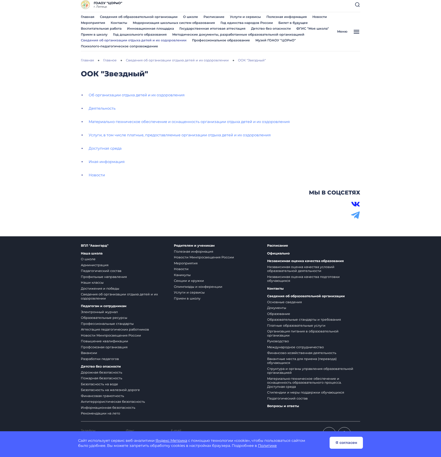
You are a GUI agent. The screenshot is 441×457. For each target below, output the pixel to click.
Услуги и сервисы (245, 17)
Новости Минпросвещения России (111, 335)
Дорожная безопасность (101, 372)
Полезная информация (286, 17)
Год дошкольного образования (140, 34)
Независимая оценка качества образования (305, 261)
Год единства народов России (246, 23)
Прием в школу (94, 34)
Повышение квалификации (104, 341)
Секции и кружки (189, 281)
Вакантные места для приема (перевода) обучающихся (302, 361)
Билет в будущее (293, 23)
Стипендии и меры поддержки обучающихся (305, 392)
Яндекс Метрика (171, 440)
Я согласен (346, 442)
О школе (190, 17)
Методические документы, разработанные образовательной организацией (238, 34)
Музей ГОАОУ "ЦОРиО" (275, 40)
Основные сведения (284, 302)
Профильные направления (104, 277)
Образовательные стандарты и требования (304, 319)
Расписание (214, 17)
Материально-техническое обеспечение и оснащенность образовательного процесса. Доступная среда (304, 383)
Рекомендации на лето (100, 413)
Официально (278, 253)
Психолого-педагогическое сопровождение (119, 46)
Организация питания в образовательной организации (303, 333)
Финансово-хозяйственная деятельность (301, 353)
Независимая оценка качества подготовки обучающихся (303, 279)
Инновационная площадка (150, 28)
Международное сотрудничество (295, 347)
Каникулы (182, 275)
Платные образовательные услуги (296, 325)
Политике (267, 445)
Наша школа (91, 253)
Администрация (94, 265)
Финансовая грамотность (102, 396)
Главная (87, 17)
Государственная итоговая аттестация (212, 28)
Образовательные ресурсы (104, 318)
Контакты (119, 23)
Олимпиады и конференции (198, 287)
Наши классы (92, 282)
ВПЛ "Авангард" (94, 246)
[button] (357, 4)
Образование (278, 314)
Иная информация (107, 162)
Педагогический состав (101, 271)
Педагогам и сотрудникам (103, 306)
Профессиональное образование (221, 40)
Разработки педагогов (100, 359)
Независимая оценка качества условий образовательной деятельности (300, 269)
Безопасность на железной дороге (110, 390)
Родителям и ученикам (194, 246)
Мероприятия (93, 23)
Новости (319, 17)
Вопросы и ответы (283, 406)
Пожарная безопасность (101, 378)
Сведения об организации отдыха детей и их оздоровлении (134, 40)
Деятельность (102, 108)
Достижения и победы (100, 288)
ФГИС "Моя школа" (312, 28)
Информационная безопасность (108, 408)
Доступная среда (105, 148)
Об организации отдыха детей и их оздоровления (137, 95)
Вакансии (89, 353)
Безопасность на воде (99, 384)
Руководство (278, 341)
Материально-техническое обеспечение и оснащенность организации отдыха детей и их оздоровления (189, 122)
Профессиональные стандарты (107, 324)
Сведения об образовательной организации (139, 17)
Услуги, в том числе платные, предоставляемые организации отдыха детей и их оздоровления (180, 135)
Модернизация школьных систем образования (174, 23)
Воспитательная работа (101, 28)
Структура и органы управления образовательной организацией (310, 371)
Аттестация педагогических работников (115, 329)
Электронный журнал (99, 312)
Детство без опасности (271, 28)
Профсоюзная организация (104, 347)
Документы (276, 308)
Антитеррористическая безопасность (113, 402)
